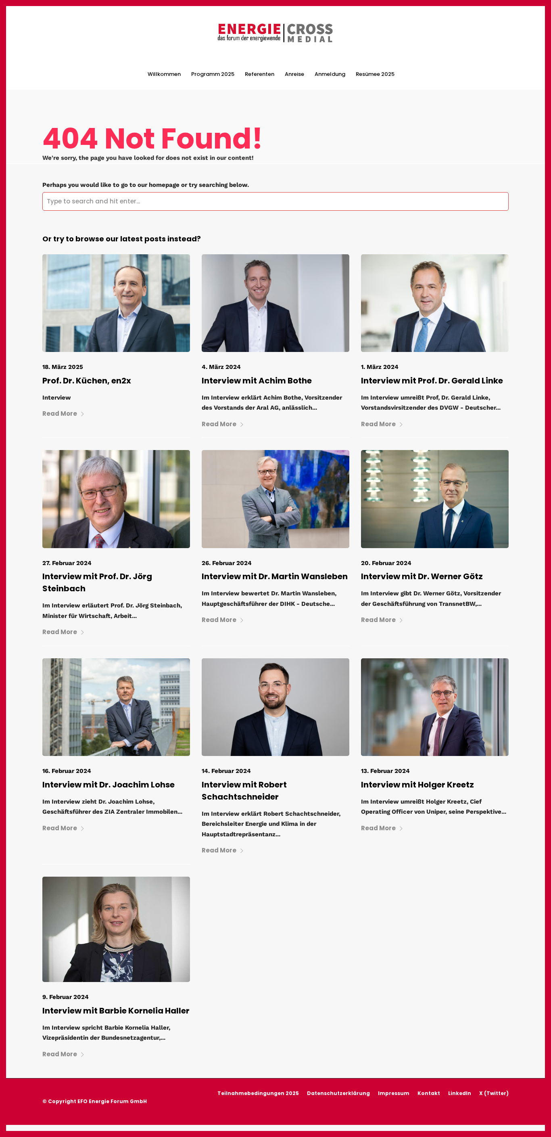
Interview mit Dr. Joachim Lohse (108, 784)
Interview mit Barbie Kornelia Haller (116, 1010)
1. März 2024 (380, 367)
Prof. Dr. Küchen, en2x (86, 380)
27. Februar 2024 (67, 563)
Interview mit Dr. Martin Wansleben (275, 576)
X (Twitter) (494, 1093)
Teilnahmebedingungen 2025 (258, 1093)
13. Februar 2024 (385, 771)
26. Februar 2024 (227, 563)
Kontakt (428, 1093)
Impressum (393, 1093)
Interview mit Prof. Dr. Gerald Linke (432, 380)
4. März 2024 (221, 367)
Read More (59, 413)
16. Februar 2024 (66, 771)
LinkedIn (459, 1093)
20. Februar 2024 (386, 563)
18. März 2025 (62, 367)
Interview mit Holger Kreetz (417, 784)
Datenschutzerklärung (338, 1093)
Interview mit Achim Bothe (257, 380)
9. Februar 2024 (65, 997)
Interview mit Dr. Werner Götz (422, 576)
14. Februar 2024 (226, 771)
